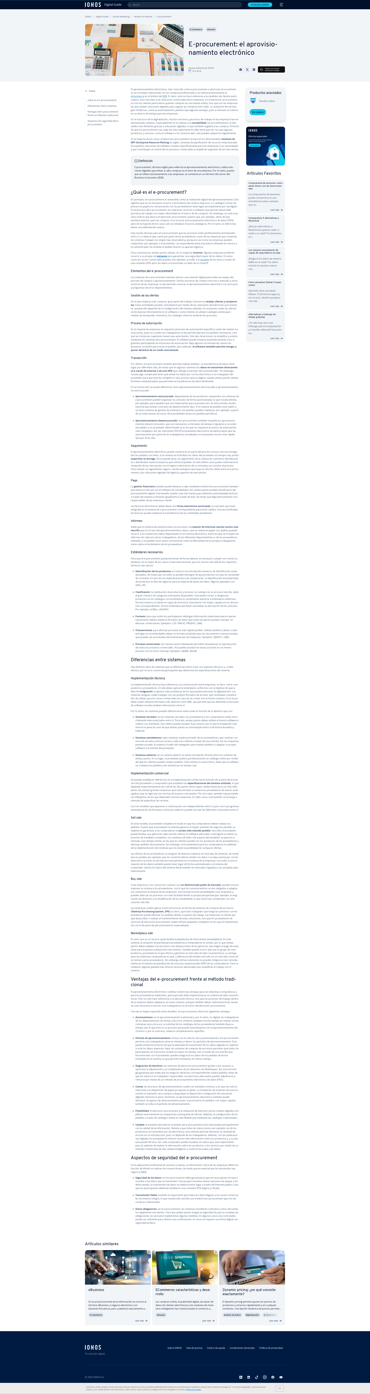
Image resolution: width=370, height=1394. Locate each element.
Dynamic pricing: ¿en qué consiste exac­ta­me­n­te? (249, 1292)
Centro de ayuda (216, 1348)
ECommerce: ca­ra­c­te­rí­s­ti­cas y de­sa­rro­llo (183, 1292)
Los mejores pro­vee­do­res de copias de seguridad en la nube (264, 251)
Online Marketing (121, 16)
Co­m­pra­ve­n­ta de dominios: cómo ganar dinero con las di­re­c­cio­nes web (265, 186)
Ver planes (258, 112)
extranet (162, 256)
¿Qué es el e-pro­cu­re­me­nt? (102, 100)
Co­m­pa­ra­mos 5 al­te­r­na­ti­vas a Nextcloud (263, 219)
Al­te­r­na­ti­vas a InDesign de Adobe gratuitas (262, 315)
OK (280, 1388)
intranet (204, 259)
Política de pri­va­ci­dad (271, 1348)
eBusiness (96, 1290)
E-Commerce (196, 29)
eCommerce (137, 96)
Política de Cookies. (193, 1389)
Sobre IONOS (175, 1348)
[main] (185, 658)
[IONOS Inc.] (109, 1347)
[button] (265, 146)
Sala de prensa (194, 1348)
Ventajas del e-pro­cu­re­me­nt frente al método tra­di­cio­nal (103, 113)
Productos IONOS (260, 4)
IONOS (88, 16)
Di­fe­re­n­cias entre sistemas (102, 105)
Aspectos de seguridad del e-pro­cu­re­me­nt (103, 122)
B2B (165, 96)
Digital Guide (102, 16)
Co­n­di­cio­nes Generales (242, 1348)
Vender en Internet (143, 16)
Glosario (211, 29)
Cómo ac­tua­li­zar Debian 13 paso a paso (264, 283)
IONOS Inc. (99, 1377)
